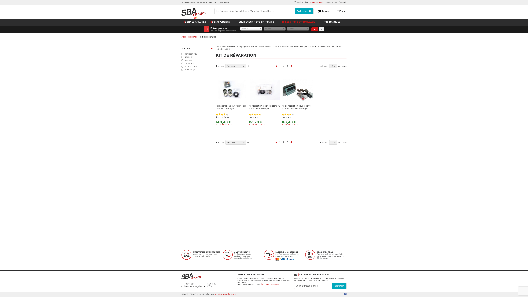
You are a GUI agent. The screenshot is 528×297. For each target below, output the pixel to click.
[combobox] (264, 11)
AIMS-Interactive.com (225, 294)
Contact (211, 284)
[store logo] (194, 12)
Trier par (220, 66)
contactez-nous (316, 2)
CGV (209, 286)
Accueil (185, 37)
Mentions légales (193, 286)
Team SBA (190, 284)
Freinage (194, 37)
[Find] (314, 29)
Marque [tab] (186, 48)
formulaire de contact (270, 284)
